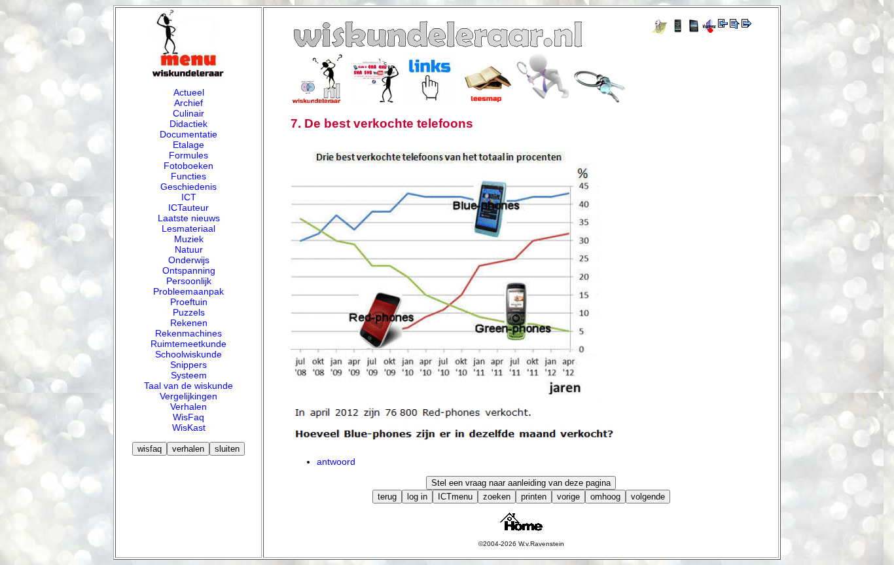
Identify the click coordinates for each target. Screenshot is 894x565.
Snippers (188, 364)
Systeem (189, 375)
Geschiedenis (188, 186)
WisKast (189, 427)
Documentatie (188, 134)
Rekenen (188, 323)
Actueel (188, 92)
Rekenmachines (188, 333)
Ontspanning (188, 270)
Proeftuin (188, 302)
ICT (188, 197)
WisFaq (188, 417)
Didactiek (188, 123)
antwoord (336, 461)
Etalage (188, 144)
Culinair (188, 113)
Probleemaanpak (188, 291)
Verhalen (188, 406)
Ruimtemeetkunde (188, 343)
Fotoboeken (188, 165)
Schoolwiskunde (188, 354)
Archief (188, 103)
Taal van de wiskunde (188, 385)
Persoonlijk (188, 281)
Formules (188, 155)
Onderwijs (188, 260)
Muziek (189, 239)
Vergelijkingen (188, 396)
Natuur (189, 249)
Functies (188, 176)
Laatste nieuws (189, 218)
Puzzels (189, 312)
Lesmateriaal (188, 228)
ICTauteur (188, 207)
